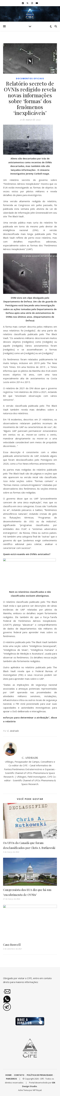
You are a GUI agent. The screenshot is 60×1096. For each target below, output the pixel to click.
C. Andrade (13, 730)
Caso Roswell (12, 945)
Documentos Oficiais (30, 78)
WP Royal (37, 1090)
